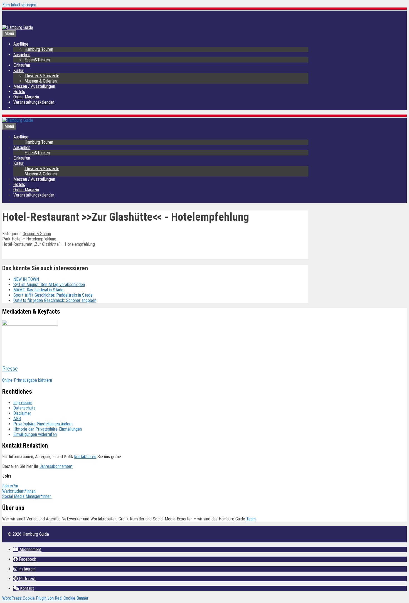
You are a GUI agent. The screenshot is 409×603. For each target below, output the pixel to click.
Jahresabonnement (56, 466)
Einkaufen (21, 65)
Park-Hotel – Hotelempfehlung (29, 239)
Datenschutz (24, 408)
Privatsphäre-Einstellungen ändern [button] (43, 423)
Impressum (22, 402)
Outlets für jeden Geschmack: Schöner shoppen (54, 300)
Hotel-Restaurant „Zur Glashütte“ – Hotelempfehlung (48, 244)
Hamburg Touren (38, 49)
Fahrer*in (10, 485)
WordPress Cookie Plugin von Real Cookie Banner (45, 598)
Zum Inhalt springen (19, 5)
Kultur (18, 70)
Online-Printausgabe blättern (27, 380)
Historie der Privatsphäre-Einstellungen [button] (47, 429)
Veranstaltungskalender (33, 102)
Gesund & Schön (37, 233)
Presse (10, 368)
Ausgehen (21, 54)
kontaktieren (85, 456)
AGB (17, 418)
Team (251, 519)
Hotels (19, 91)
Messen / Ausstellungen (34, 86)
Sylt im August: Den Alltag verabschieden (49, 284)
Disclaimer (22, 413)
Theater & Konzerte (41, 75)
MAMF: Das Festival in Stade (38, 289)
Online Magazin (26, 97)
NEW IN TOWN (26, 279)
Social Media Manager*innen (26, 496)
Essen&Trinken (37, 60)
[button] (27, 549)
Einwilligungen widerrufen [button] (35, 434)
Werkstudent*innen (19, 491)
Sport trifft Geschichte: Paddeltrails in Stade (53, 295)
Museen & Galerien (40, 81)
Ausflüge (20, 44)
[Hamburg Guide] (17, 120)
